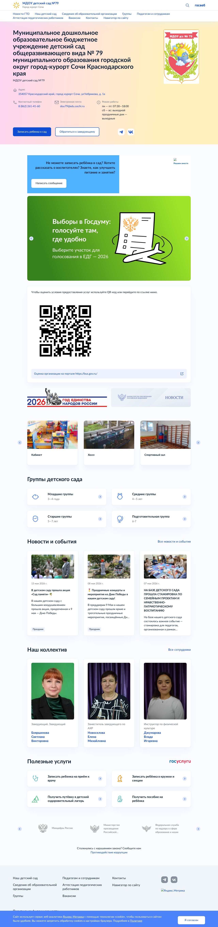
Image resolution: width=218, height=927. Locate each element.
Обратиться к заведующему (77, 131)
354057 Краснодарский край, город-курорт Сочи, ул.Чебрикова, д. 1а (61, 94)
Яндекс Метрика (73, 916)
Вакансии (74, 18)
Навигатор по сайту (116, 18)
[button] (187, 5)
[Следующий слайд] (198, 442)
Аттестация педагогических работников (38, 18)
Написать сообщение (49, 183)
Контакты (92, 18)
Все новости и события (174, 541)
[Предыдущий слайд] (20, 442)
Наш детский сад (46, 14)
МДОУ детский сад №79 (40, 3)
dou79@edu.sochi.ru (72, 106)
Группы (126, 14)
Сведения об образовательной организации (89, 14)
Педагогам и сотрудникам (153, 14)
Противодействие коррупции (109, 852)
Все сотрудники (179, 649)
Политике (136, 921)
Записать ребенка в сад (32, 131)
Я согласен (191, 920)
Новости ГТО (21, 14)
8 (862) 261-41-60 (29, 106)
